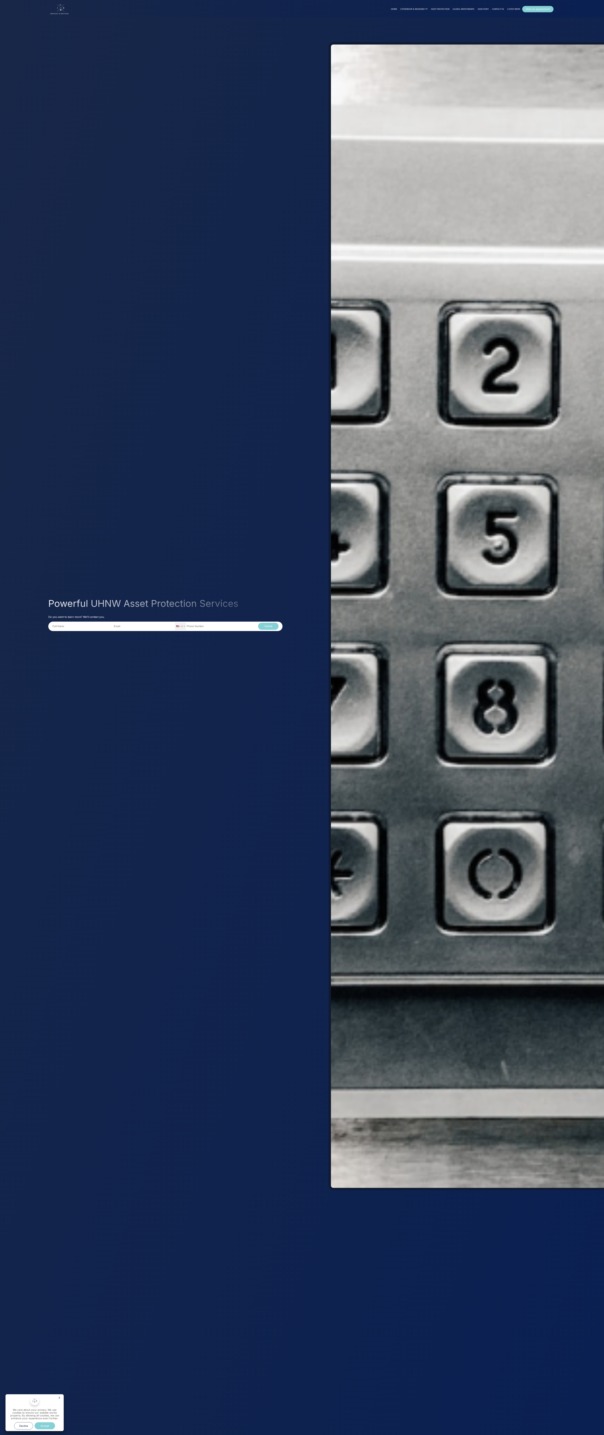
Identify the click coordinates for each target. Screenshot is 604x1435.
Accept (45, 1425)
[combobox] (180, 626)
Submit (268, 626)
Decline (23, 1425)
